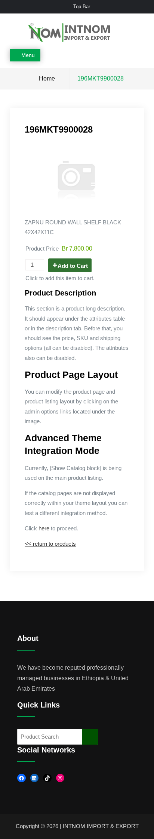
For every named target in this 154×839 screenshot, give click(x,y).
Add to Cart (73, 266)
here (43, 528)
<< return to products (50, 543)
